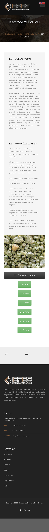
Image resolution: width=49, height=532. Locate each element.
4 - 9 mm (24, 330)
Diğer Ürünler (9, 481)
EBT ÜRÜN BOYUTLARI (25, 275)
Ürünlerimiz (8, 475)
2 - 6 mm (24, 293)
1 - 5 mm (24, 284)
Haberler (7, 465)
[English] (40, 3)
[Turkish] (43, 3)
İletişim (7, 486)
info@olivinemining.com (21, 436)
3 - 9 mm (24, 321)
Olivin (6, 470)
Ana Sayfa (8, 454)
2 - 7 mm (24, 303)
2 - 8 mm (24, 312)
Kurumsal (7, 459)
